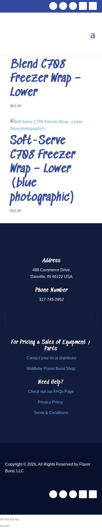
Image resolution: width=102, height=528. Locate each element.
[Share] (12, 519)
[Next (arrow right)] (7, 526)
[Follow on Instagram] (73, 6)
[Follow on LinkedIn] (93, 6)
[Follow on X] (63, 6)
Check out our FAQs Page (51, 391)
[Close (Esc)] (17, 519)
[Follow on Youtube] (83, 6)
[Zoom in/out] (2, 519)
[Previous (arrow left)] (2, 526)
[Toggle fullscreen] (7, 519)
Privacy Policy (51, 402)
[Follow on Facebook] (53, 6)
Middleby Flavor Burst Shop (50, 368)
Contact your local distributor (51, 358)
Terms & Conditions (51, 413)
